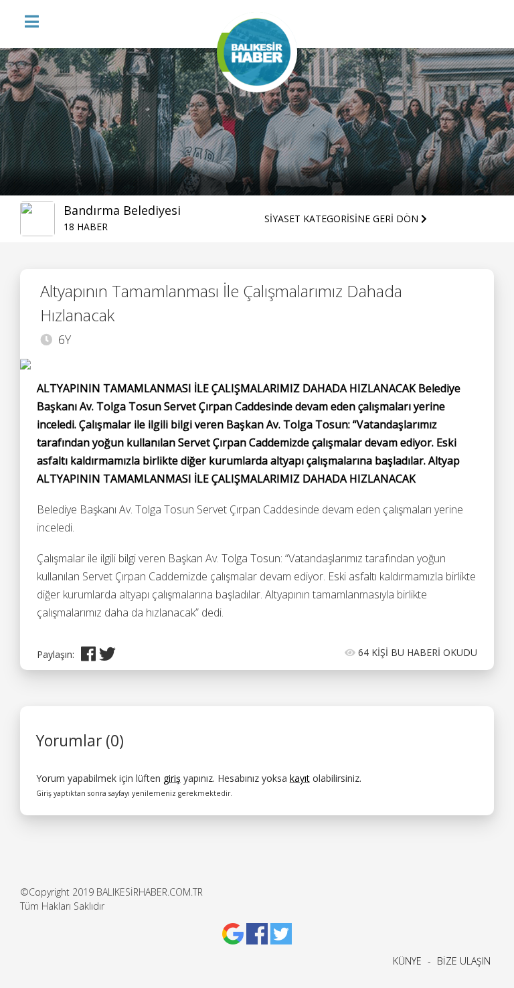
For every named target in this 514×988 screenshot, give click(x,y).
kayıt (300, 778)
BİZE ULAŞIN (464, 961)
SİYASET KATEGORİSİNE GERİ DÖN (342, 218)
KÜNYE (407, 961)
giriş (172, 778)
